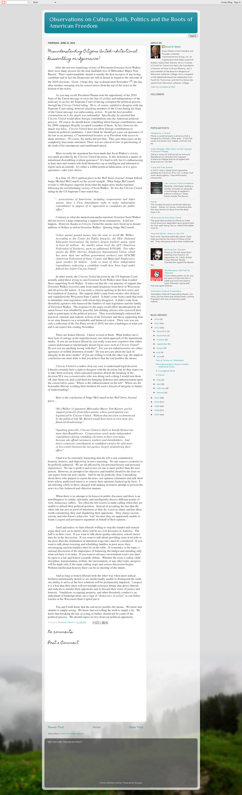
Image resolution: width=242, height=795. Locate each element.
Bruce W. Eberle (172, 46)
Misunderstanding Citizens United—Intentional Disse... (172, 365)
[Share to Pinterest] (106, 622)
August (160, 347)
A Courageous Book (165, 370)
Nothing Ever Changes (174, 249)
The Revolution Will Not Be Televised (177, 271)
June (159, 356)
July (159, 352)
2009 (157, 406)
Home (96, 727)
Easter (154, 201)
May (159, 379)
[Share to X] (100, 622)
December (162, 331)
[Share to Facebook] (103, 622)
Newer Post (56, 727)
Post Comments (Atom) (72, 733)
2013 (157, 323)
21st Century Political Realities (179, 183)
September (162, 343)
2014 (157, 319)
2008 (157, 410)
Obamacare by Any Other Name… (167, 217)
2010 (157, 401)
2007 (157, 414)
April (159, 384)
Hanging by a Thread (160, 133)
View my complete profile (163, 86)
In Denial (160, 374)
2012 (157, 327)
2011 (157, 397)
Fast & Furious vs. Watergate (170, 360)
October (161, 339)
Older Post (136, 727)
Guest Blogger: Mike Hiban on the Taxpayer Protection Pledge (171, 150)
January (160, 392)
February (161, 388)
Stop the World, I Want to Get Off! (167, 233)
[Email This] (94, 622)
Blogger (138, 782)
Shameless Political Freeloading (166, 291)
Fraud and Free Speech (162, 167)
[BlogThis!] (97, 622)
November (162, 335)
